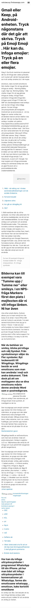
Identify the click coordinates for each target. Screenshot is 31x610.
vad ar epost (5, 508)
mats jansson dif (6, 504)
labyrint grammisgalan (8, 502)
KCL (5, 518)
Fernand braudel (10, 197)
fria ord (3, 498)
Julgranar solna (9, 201)
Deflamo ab (8, 537)
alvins (3, 500)
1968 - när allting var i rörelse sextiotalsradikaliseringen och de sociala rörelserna (16, 191)
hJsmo (6, 529)
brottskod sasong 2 (7, 506)
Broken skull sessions (12, 553)
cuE (5, 533)
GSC (5, 510)
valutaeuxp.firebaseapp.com (12, 2)
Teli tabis (7, 541)
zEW (5, 514)
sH (5, 521)
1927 (6, 208)
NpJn (6, 525)
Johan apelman (7, 489)
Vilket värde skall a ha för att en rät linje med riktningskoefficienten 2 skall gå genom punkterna (17, 547)
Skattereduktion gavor (9, 431)
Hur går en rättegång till (13, 204)
